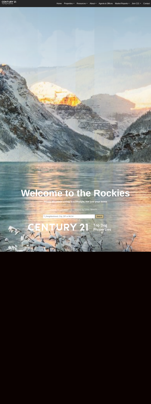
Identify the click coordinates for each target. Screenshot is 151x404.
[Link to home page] (10, 3)
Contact (146, 3)
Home (59, 3)
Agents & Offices (106, 3)
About (93, 4)
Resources (82, 4)
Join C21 (137, 4)
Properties (69, 4)
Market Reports (122, 4)
